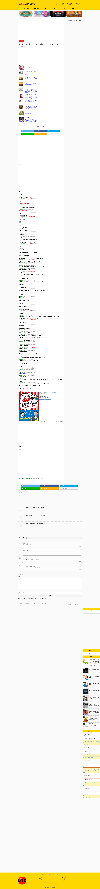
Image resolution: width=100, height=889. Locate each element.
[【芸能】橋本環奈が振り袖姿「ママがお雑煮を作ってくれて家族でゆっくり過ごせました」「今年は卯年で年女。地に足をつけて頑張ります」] (22, 96)
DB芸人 (40, 878)
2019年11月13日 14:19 (26, 550)
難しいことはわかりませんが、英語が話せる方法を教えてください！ (50, 393)
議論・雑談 (21, 492)
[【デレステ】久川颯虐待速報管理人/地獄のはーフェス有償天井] (22, 102)
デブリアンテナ (64, 880)
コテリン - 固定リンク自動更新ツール (20, 66)
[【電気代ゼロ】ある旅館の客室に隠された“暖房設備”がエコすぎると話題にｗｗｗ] (22, 108)
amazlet (44, 394)
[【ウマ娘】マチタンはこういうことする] (22, 68)
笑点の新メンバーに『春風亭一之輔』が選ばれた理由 (94, 668)
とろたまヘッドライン (66, 881)
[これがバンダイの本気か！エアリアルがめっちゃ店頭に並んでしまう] (22, 79)
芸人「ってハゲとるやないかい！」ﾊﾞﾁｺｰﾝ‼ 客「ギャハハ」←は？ (38, 498)
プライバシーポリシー (44, 874)
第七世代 (45, 8)
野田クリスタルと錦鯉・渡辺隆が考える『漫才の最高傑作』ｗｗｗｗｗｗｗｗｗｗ (94, 684)
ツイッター (62, 4)
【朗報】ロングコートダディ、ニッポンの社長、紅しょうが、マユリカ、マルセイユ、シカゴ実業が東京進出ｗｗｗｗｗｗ (94, 662)
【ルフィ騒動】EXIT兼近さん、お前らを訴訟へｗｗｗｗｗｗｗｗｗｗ (94, 690)
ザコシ (54, 8)
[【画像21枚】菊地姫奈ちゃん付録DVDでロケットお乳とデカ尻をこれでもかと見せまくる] (22, 91)
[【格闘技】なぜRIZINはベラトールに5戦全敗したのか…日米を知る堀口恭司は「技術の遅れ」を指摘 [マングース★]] (22, 119)
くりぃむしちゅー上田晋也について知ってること (34, 523)
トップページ (57, 874)
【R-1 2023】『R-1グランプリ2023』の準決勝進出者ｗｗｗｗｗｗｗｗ (94, 718)
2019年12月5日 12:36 (26, 564)
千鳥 (39, 876)
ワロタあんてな (36, 8)
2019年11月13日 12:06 (26, 543)
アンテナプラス (64, 877)
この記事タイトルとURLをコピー (41, 126)
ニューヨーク (64, 8)
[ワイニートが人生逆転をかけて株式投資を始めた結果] (22, 85)
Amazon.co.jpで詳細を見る (45, 399)
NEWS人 (63, 876)
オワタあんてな (64, 878)
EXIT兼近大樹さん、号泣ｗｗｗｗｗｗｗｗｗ (94, 724)
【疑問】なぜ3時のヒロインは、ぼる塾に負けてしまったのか (94, 697)
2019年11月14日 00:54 (26, 557)
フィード (56, 4)
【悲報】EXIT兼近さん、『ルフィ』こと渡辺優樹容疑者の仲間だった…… (94, 676)
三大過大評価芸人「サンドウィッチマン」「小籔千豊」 (36, 515)
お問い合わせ (78, 4)
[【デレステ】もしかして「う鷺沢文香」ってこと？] (22, 114)
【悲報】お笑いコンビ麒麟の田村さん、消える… (34, 507)
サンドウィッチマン (42, 877)
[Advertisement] (40, 29)
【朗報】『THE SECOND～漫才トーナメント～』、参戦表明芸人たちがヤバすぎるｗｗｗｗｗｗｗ (94, 705)
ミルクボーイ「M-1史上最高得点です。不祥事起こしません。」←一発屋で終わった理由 (94, 712)
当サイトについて (70, 4)
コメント (50, 577)
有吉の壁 (40, 879)
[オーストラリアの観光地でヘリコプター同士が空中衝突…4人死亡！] (22, 73)
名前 (19, 590)
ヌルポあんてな (26, 8)
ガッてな (63, 879)
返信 (80, 546)
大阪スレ (73, 8)
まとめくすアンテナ (65, 882)
